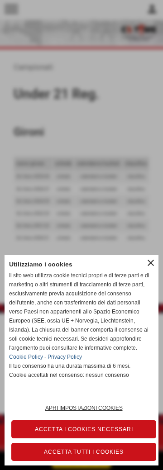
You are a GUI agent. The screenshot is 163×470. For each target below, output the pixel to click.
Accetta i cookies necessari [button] (84, 429)
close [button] (150, 262)
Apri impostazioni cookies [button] (84, 408)
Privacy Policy (65, 357)
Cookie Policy (26, 357)
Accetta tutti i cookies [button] (84, 452)
